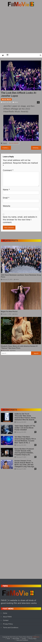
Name (6, 189)
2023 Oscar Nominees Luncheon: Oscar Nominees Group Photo (21, 276)
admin (16, 102)
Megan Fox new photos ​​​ (9, 311)
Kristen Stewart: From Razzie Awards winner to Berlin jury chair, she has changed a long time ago (24, 464)
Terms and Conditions (10, 627)
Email (6, 198)
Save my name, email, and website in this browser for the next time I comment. (20, 220)
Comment (8, 170)
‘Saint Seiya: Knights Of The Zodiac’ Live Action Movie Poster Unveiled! (25, 428)
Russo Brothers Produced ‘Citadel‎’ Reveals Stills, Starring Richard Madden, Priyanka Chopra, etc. (24, 452)
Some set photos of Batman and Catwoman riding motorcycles (7, 148)
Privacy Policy (8, 624)
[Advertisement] (21, 30)
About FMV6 (7, 617)
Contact (5, 620)
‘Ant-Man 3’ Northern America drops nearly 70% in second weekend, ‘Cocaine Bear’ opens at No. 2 (25, 440)
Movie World (6, 99)
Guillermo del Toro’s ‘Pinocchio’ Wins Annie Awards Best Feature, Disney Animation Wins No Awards (25, 417)
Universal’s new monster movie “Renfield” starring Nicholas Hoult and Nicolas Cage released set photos (37, 148)
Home (5, 613)
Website (6, 206)
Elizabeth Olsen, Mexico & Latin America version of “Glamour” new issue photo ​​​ (19, 347)
